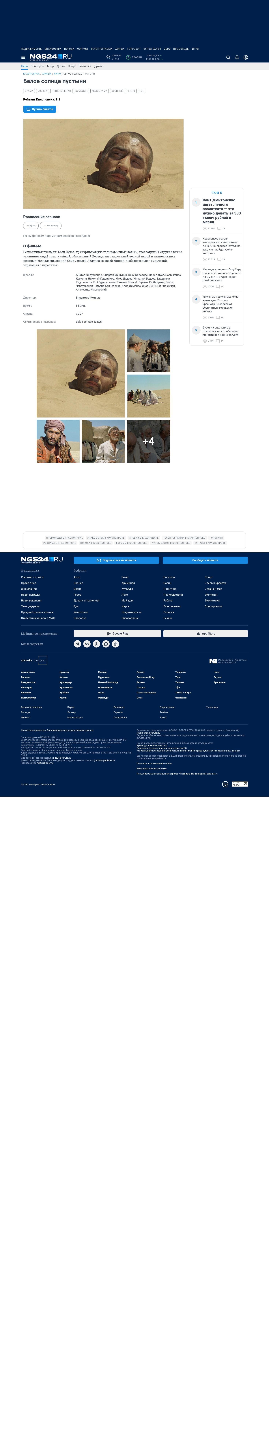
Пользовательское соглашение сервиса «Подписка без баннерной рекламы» (177, 773)
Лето (125, 594)
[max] (106, 644)
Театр (50, 66)
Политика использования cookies (154, 763)
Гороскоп (134, 49)
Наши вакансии (31, 600)
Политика (169, 589)
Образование (130, 618)
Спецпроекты (214, 606)
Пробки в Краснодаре (144, 538)
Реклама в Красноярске (59, 543)
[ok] (96, 644)
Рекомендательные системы (152, 768)
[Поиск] (228, 57)
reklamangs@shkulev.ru (148, 733)
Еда (76, 606)
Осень (167, 583)
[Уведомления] (237, 57)
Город (77, 594)
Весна (77, 589)
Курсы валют (152, 49)
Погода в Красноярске (95, 543)
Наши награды (30, 594)
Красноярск (31, 74)
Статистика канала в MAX (38, 618)
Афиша (119, 49)
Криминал (128, 583)
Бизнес (78, 583)
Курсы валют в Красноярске (171, 543)
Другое (98, 66)
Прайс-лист (28, 583)
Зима (125, 577)
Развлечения (171, 606)
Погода (69, 49)
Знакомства (53, 49)
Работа (167, 600)
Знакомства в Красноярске (106, 538)
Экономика (212, 600)
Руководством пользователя (152, 745)
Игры (195, 49)
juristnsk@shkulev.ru (104, 760)
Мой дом (127, 600)
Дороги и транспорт (87, 600)
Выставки (85, 66)
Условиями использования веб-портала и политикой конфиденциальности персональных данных (188, 750)
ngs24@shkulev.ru (62, 758)
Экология (211, 594)
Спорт (72, 66)
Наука (125, 606)
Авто (77, 577)
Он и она (169, 577)
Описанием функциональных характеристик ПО (162, 748)
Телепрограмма (101, 49)
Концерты (37, 66)
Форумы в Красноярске (131, 543)
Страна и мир (213, 589)
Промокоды (181, 49)
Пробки (134, 57)
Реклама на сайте (32, 577)
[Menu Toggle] (23, 57)
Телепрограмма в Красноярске (184, 538)
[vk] (87, 644)
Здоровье (80, 618)
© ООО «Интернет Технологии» (38, 784)
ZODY (167, 49)
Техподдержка (30, 606)
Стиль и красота (215, 583)
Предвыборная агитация (37, 612)
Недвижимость (31, 49)
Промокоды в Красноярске (64, 538)
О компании (29, 589)
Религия (168, 612)
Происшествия (173, 594)
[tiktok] (115, 644)
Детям (61, 66)
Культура (127, 589)
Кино (24, 66)
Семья (167, 618)
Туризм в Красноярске (210, 543)
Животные (81, 612)
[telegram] (77, 644)
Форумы (82, 49)
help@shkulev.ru (45, 763)
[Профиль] (245, 57)
